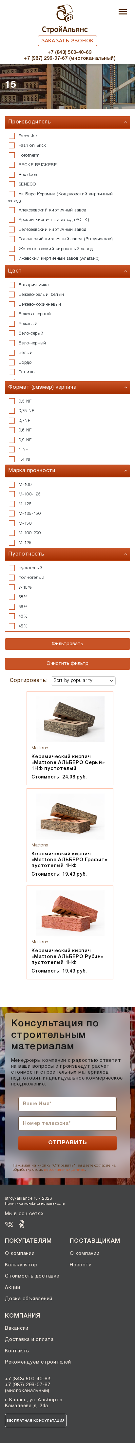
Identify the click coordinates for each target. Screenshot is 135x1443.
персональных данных (64, 1169)
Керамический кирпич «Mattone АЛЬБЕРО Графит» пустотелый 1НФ (69, 860)
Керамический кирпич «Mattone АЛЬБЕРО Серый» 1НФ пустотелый (68, 762)
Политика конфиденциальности (35, 1203)
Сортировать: (29, 680)
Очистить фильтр (67, 663)
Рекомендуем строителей (38, 1362)
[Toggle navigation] (123, 12)
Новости (80, 1265)
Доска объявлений (28, 1299)
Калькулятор (21, 1265)
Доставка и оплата (29, 1339)
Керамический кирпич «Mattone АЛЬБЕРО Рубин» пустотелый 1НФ (67, 957)
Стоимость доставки (32, 1276)
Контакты (17, 1351)
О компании (20, 1253)
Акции (12, 1287)
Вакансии (17, 1328)
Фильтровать (67, 644)
